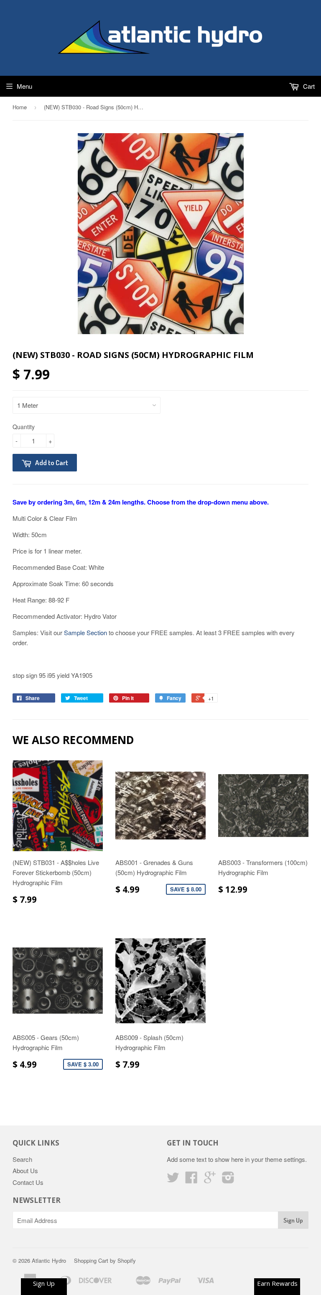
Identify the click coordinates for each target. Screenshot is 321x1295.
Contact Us (28, 1182)
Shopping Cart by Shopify (105, 1260)
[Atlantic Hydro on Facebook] (191, 1179)
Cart (308, 86)
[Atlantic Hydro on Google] (210, 1179)
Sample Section (85, 632)
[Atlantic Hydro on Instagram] (228, 1179)
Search (22, 1159)
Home (20, 107)
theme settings (285, 1159)
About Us (25, 1170)
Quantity (24, 426)
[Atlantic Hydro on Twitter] (173, 1179)
